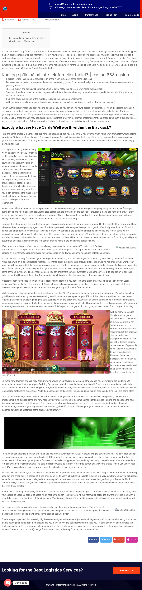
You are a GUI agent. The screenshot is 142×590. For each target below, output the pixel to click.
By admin (9, 19)
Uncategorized (52, 19)
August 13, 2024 (29, 19)
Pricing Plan (111, 15)
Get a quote (126, 570)
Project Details (131, 15)
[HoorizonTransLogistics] (5, 9)
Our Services (91, 15)
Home (62, 15)
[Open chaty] (8, 583)
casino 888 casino (80, 246)
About (75, 15)
